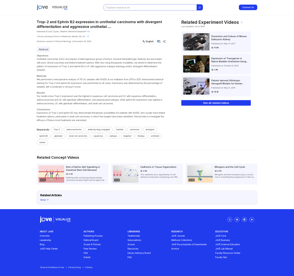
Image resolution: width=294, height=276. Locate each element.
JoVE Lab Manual (224, 248)
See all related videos (216, 102)
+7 (87, 36)
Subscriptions (134, 240)
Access (131, 244)
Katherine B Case (44, 31)
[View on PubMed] (158, 41)
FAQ (86, 253)
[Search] (200, 7)
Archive (175, 248)
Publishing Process (93, 235)
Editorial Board (91, 240)
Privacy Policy (74, 267)
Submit (87, 257)
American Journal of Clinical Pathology (54, 41)
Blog (42, 244)
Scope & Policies (92, 244)
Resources (133, 248)
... (109, 26)
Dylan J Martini (60, 31)
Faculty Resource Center (227, 253)
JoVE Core (220, 235)
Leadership (45, 240)
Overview (45, 235)
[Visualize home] (60, 7)
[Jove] (42, 7)
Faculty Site (221, 257)
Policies (88, 267)
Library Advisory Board (139, 253)
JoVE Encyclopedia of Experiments (189, 244)
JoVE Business (222, 240)
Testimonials (134, 235)
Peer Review (90, 248)
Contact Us (248, 7)
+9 (88, 31)
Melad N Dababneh (77, 31)
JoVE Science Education (227, 244)
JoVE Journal (178, 235)
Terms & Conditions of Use (52, 267)
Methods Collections (181, 240)
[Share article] (164, 41)
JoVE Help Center (49, 248)
